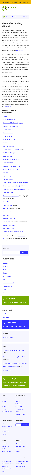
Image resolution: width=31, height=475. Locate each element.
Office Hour (18, 406)
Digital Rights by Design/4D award (13, 232)
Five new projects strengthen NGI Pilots (15, 357)
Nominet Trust (7, 176)
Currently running (20, 446)
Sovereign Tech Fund (9, 218)
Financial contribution (21, 461)
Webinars (18, 404)
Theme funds (5, 446)
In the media (5, 406)
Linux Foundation (8, 163)
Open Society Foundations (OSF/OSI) (14, 186)
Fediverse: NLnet (7, 424)
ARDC (5, 116)
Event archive (9, 337)
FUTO (5, 143)
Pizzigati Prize (7, 202)
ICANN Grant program (9, 153)
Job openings (7, 276)
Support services (6, 451)
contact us (8, 107)
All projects (18, 444)
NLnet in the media (8, 283)
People (5, 273)
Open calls (5, 444)
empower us (19, 50)
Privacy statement (7, 411)
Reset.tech (6, 208)
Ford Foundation (8, 136)
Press (3, 404)
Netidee (5, 172)
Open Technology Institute (11, 196)
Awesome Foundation (9, 119)
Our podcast (5, 429)
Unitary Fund (7, 222)
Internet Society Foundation (11, 159)
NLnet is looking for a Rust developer (14, 350)
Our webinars (5, 431)
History (5, 269)
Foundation (15, 17)
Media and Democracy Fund (11, 166)
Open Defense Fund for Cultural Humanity (15, 182)
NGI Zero (4, 449)
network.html (23, 17)
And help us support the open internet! (14, 324)
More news (8, 370)
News (17, 399)
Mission (5, 263)
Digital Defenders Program (11, 149)
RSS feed (4, 434)
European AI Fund (8, 133)
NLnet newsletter (7, 461)
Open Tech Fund (8, 192)
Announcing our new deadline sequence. (15, 2)
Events (17, 401)
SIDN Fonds (6, 215)
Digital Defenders (8, 129)
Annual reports (7, 286)
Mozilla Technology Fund (10, 169)
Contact (5, 293)
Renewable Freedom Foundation (12, 212)
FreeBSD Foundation (9, 139)
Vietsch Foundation (9, 225)
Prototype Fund (7, 205)
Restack (5, 314)
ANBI (4, 289)
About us (8, 17)
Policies (5, 279)
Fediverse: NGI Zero (7, 426)
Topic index (18, 449)
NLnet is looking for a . (14, 300)
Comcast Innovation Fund (10, 126)
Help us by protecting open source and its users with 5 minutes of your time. (14, 382)
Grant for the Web (8, 146)
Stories (17, 451)
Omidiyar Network (8, 179)
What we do (6, 266)
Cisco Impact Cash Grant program (13, 123)
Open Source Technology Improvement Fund (16, 189)
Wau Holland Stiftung (9, 228)
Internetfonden (7, 156)
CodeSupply (6, 317)
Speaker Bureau (20, 414)
